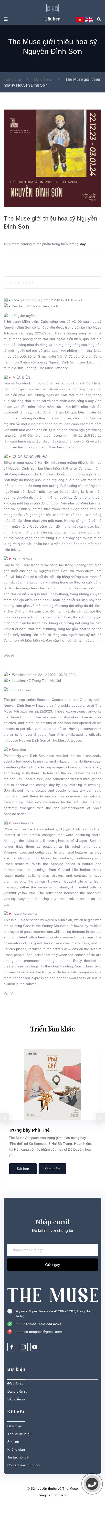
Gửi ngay (52, 1265)
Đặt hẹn (52, 19)
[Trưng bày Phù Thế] (52, 1084)
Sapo (63, 1495)
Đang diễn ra (17, 1391)
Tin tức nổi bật (18, 1457)
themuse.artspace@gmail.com (38, 1332)
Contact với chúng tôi (23, 1465)
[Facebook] (11, 1347)
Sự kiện (13, 1442)
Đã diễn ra (15, 1384)
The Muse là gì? (19, 1434)
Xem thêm (52, 1169)
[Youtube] (34, 1347)
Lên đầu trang (50, 1508)
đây (83, 244)
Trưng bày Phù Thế (29, 1130)
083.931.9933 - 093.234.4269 (38, 1324)
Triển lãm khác (52, 1028)
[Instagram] (23, 1347)
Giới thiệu (14, 1426)
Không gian (16, 1449)
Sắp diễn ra (16, 1399)
